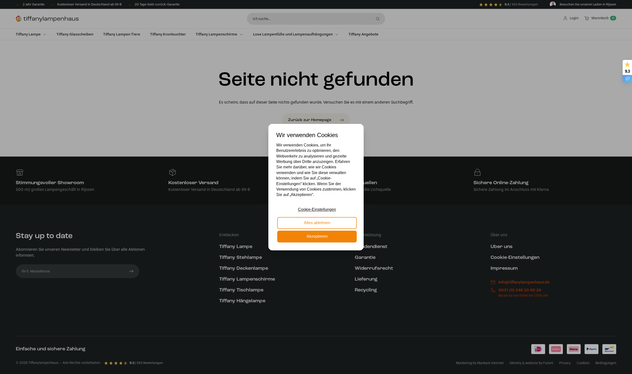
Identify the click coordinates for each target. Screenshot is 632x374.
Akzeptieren (317, 236)
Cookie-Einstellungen (317, 209)
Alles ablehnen (317, 223)
